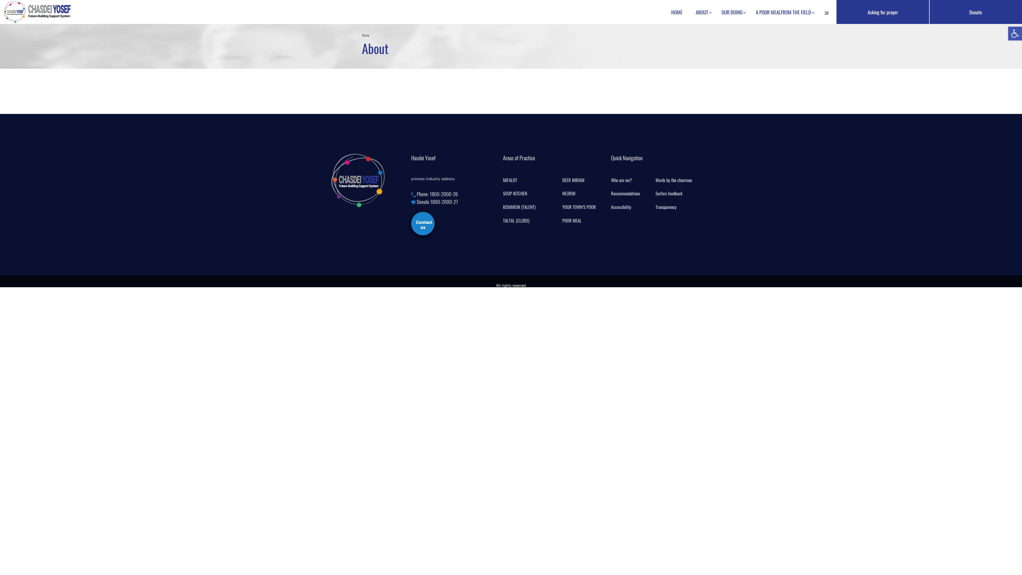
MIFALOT (510, 180)
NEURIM (568, 193)
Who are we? (621, 180)
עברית (826, 13)
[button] (1015, 33)
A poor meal (768, 12)
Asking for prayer (883, 12)
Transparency (666, 207)
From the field (796, 12)
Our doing (732, 12)
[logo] (37, 11)
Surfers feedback (669, 193)
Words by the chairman (674, 180)
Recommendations (625, 193)
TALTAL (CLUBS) (516, 221)
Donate (975, 12)
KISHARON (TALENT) (519, 207)
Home (676, 12)
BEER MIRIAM (573, 180)
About (702, 12)
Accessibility (621, 207)
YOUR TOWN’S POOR (579, 207)
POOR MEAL (572, 221)
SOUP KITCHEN (515, 193)
